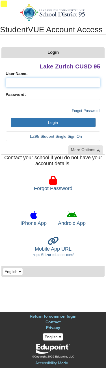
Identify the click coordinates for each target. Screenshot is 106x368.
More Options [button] (83, 149)
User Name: (17, 73)
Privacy (53, 327)
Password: (16, 94)
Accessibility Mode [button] (51, 363)
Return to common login (53, 316)
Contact (53, 322)
